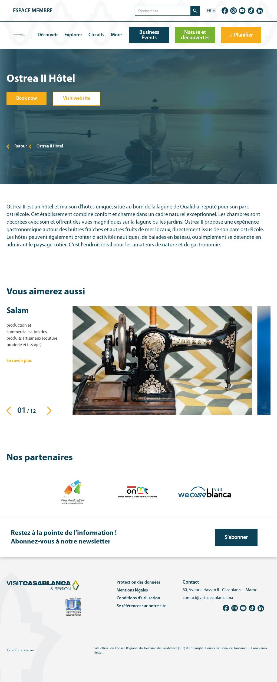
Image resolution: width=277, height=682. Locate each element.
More (116, 35)
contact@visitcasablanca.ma (208, 598)
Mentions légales (132, 590)
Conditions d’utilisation (138, 598)
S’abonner (236, 537)
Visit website (76, 98)
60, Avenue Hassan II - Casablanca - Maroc (220, 590)
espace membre (32, 11)
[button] (50, 411)
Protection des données (138, 582)
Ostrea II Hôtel (50, 146)
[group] (162, 360)
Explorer (73, 35)
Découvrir (48, 35)
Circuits (96, 35)
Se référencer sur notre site (141, 606)
